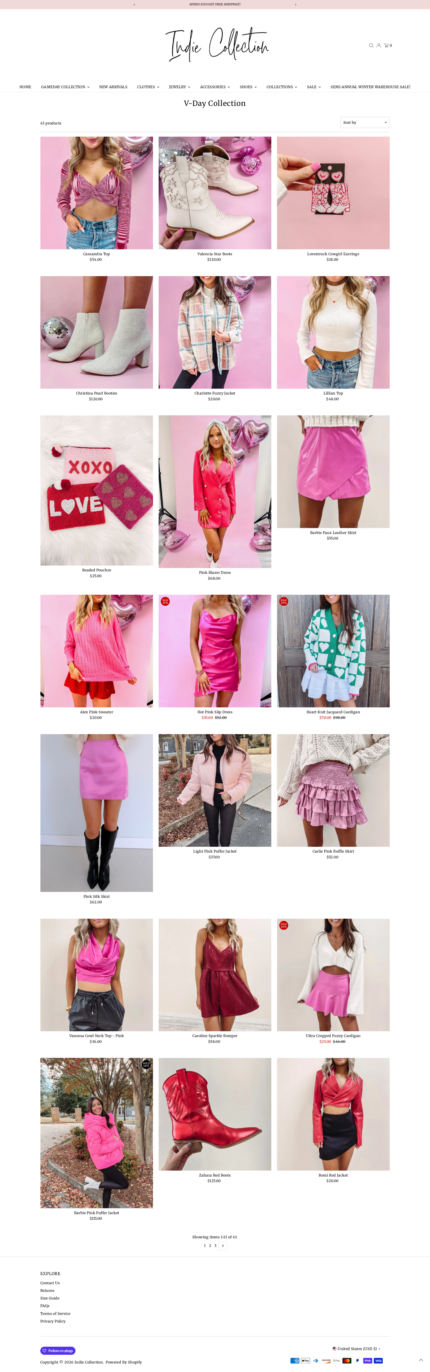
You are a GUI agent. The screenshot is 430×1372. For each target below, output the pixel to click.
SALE (312, 87)
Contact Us (50, 1283)
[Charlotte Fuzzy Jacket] (215, 332)
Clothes (146, 87)
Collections (280, 87)
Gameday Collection (63, 87)
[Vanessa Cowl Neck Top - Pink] (96, 975)
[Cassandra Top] (96, 193)
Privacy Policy (53, 1321)
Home (25, 87)
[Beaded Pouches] (96, 490)
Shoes (247, 87)
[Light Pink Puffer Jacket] (215, 790)
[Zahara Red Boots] (215, 1114)
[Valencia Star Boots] (215, 193)
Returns (47, 1290)
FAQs (45, 1305)
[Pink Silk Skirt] (96, 813)
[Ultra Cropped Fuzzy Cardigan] (333, 975)
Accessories (213, 87)
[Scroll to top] (421, 1359)
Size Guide (49, 1298)
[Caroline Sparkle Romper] (215, 975)
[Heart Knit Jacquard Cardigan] (333, 651)
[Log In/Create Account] (379, 45)
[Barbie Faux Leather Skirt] (333, 471)
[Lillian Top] (333, 332)
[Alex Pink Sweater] (96, 651)
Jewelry (178, 87)
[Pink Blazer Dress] (215, 491)
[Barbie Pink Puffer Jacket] (96, 1133)
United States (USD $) (357, 1348)
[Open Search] (371, 45)
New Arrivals (113, 87)
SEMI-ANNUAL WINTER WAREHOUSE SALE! (371, 87)
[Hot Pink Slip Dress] (215, 651)
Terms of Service (55, 1313)
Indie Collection (89, 1362)
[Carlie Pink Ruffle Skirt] (333, 790)
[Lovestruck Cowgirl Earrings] (333, 193)
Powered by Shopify (124, 1362)
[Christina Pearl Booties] (96, 332)
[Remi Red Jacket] (333, 1114)
